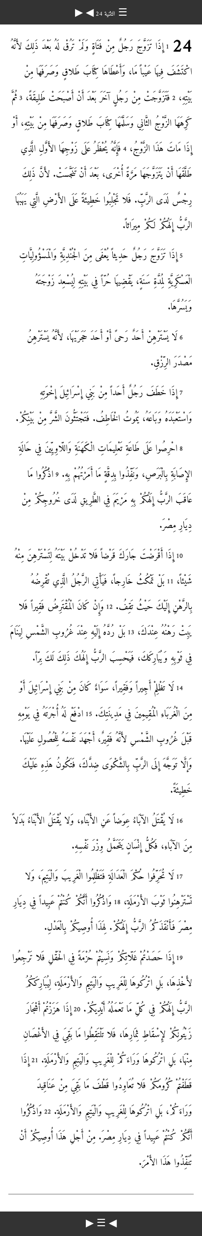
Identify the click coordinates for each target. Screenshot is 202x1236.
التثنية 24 (104, 14)
